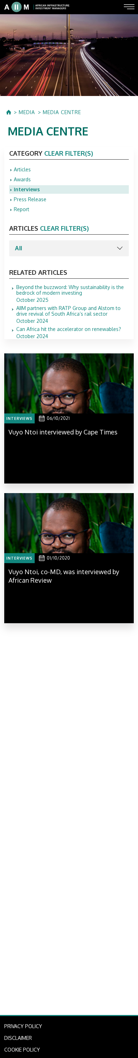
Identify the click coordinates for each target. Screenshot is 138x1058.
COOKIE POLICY (22, 1050)
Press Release (30, 199)
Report (21, 209)
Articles (22, 169)
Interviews (27, 189)
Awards (22, 179)
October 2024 (68, 314)
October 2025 (70, 293)
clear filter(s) (68, 153)
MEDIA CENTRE (62, 112)
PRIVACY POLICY (23, 1026)
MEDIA (27, 112)
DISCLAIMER (18, 1038)
